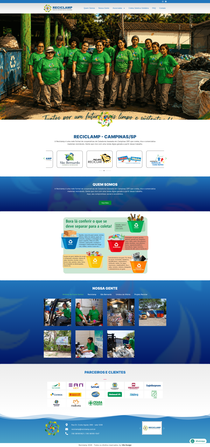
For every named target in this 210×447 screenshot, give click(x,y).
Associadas (117, 8)
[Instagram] (162, 1)
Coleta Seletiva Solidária (139, 8)
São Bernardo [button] (106, 294)
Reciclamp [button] (92, 294)
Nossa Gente (103, 8)
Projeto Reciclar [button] (140, 294)
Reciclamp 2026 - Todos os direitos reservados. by (105, 445)
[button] (44, 158)
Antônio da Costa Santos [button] (73, 294)
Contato (162, 8)
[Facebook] (165, 1)
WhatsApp (200, 441)
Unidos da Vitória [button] (123, 294)
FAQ (154, 8)
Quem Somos (89, 8)
